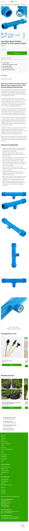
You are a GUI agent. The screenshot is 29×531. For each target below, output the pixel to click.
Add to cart (17, 53)
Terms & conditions (5, 443)
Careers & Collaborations (7, 449)
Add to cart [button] (12, 364)
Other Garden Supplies (15, 4)
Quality (2, 440)
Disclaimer (3, 447)
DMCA (2, 445)
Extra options (5, 359)
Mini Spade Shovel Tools (7, 360)
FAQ (2, 461)
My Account (4, 456)
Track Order (4, 454)
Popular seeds (4, 468)
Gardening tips (4, 481)
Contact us (3, 459)
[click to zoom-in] (14, 19)
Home (2, 4)
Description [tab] (4, 75)
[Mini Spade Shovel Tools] (12, 347)
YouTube (3, 493)
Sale (2, 474)
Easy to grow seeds (5, 466)
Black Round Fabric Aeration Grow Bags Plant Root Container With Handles (11, 403)
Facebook (3, 490)
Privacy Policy (4, 442)
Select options (12, 407)
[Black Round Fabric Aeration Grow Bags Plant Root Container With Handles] (12, 389)
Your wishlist (4, 458)
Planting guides (4, 479)
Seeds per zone (5, 472)
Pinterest (3, 491)
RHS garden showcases (6, 484)
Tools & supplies (5, 470)
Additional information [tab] (6, 79)
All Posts (3, 483)
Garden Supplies (7, 4)
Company (3, 438)
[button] (5, 52)
